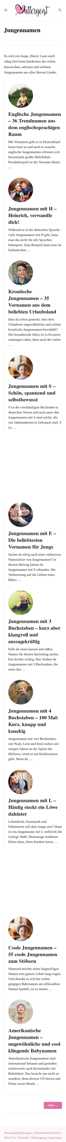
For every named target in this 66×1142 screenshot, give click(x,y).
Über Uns (10, 1137)
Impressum (55, 1137)
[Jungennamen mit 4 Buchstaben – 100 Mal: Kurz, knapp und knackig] (20, 692)
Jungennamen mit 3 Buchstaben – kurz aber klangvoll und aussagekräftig (34, 631)
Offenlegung (38, 1137)
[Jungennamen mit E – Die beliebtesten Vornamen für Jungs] (20, 514)
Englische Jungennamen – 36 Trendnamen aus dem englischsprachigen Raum (34, 124)
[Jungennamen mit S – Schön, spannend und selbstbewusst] (20, 367)
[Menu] (6, 10)
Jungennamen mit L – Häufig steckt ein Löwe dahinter (33, 806)
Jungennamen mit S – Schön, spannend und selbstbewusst (32, 392)
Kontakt (23, 1137)
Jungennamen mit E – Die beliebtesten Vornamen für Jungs (32, 539)
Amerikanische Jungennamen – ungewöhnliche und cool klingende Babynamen (34, 1040)
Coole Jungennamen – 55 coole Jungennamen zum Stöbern (32, 954)
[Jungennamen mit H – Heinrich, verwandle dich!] (20, 190)
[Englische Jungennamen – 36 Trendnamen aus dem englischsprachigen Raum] (20, 95)
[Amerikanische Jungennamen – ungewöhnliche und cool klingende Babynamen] (20, 1012)
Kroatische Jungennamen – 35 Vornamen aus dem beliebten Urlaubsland (32, 301)
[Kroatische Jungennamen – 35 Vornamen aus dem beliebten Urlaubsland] (20, 273)
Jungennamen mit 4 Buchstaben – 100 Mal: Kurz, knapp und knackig (33, 720)
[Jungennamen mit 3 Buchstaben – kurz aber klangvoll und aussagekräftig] (20, 602)
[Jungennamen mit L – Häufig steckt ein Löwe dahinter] (20, 781)
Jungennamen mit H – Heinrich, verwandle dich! (32, 215)
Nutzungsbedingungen (18, 1132)
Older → (53, 1105)
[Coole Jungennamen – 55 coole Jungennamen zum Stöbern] (20, 929)
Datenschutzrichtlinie (47, 1132)
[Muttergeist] (33, 10)
